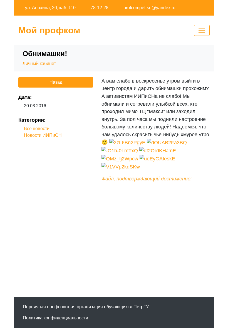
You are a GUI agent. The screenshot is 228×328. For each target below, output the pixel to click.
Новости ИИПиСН (43, 135)
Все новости (36, 128)
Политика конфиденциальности (55, 317)
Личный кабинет (39, 63)
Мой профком (49, 30)
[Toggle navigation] (202, 30)
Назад (55, 82)
